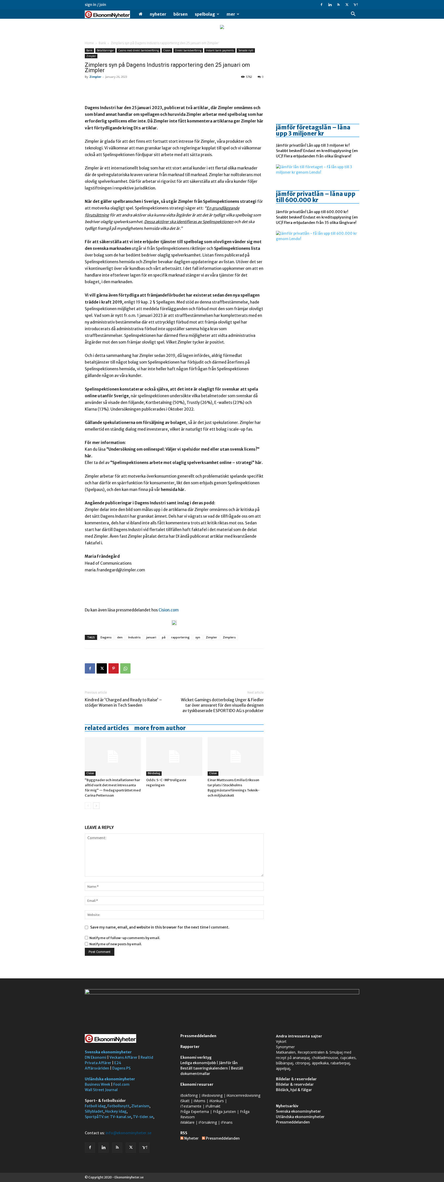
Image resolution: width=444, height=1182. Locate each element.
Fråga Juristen (224, 1111)
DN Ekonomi (95, 1057)
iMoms (199, 1100)
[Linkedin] (330, 4)
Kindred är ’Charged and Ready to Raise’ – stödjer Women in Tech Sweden (123, 702)
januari (151, 637)
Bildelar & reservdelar (295, 1084)
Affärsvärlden (97, 1068)
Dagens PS (121, 1068)
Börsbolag (154, 773)
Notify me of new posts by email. (115, 944)
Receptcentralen (311, 1052)
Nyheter (158, 14)
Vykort (281, 1041)
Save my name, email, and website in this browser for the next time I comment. (159, 927)
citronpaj (302, 1063)
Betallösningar (105, 50)
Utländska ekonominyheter (110, 1079)
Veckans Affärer (123, 1057)
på (163, 637)
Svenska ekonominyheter (108, 1052)
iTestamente (190, 1106)
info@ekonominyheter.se (128, 1133)
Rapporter (190, 1046)
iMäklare (187, 1122)
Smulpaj (336, 1052)
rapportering (180, 637)
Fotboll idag (95, 1106)
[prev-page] (88, 805)
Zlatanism (140, 1106)
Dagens (106, 637)
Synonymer (285, 1046)
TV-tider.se (143, 1116)
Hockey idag (115, 1111)
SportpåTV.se (96, 1116)
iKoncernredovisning (243, 1095)
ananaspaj (301, 1057)
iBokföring (189, 1095)
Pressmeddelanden (198, 1036)
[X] (347, 4)
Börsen (180, 14)
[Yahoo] (355, 4)
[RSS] (338, 4)
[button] (353, 14)
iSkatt (185, 1100)
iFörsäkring (208, 1122)
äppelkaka (320, 1063)
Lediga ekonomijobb (198, 1063)
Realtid (147, 1057)
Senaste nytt (245, 50)
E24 (117, 1063)
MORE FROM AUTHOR (160, 728)
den (120, 637)
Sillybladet (94, 1111)
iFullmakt (213, 1106)
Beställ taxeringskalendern (204, 1068)
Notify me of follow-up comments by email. (124, 938)
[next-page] (96, 805)
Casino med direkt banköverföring (138, 50)
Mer (231, 14)
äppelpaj (283, 1068)
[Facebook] (321, 4)
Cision (167, 50)
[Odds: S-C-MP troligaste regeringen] (174, 756)
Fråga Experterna (194, 1111)
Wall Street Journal (101, 1090)
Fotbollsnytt (118, 1106)
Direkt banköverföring (188, 50)
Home (89, 43)
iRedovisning (212, 1095)
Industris (134, 637)
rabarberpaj (340, 1063)
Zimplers (229, 637)
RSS (183, 1133)
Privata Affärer (98, 1063)
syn (197, 637)
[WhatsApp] (125, 668)
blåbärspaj (284, 1063)
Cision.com (169, 610)
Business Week (97, 1084)
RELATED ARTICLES (107, 728)
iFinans (227, 1122)
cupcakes (348, 1057)
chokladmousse (325, 1057)
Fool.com (121, 1084)
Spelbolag (205, 14)
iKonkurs (216, 1100)
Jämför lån (228, 1063)
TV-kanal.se (120, 1116)
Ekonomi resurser (197, 1084)
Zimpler (91, 56)
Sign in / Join (95, 4)
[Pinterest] (113, 668)
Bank (102, 43)
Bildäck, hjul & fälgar (294, 1090)
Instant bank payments (220, 50)
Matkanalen (285, 1052)
